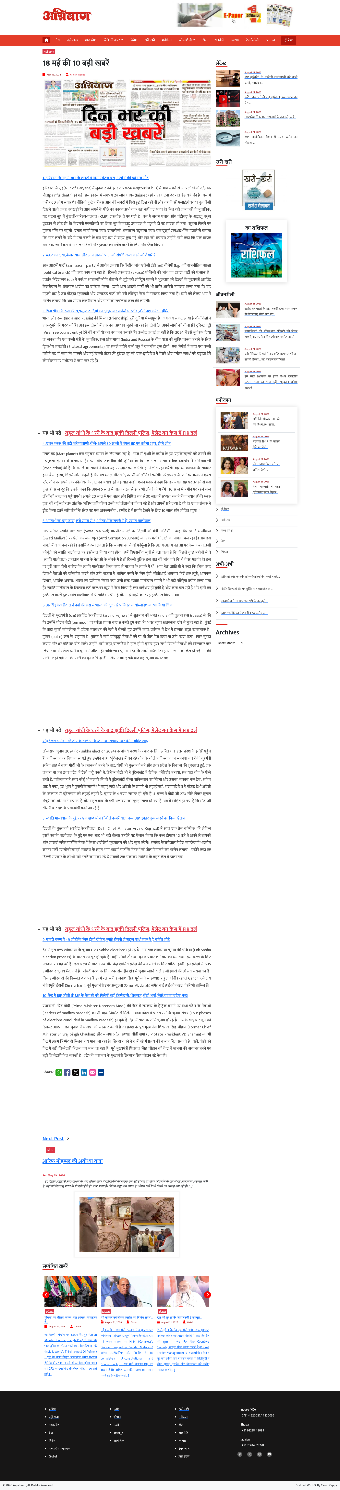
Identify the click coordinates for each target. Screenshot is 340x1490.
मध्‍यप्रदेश (90, 40)
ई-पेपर (289, 40)
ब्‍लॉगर (50, 1150)
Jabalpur (252, 1442)
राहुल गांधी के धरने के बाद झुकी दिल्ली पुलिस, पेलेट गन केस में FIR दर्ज (131, 433)
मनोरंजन (167, 40)
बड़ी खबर (72, 40)
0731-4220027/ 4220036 (258, 1415)
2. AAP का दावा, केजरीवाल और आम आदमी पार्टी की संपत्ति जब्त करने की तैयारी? (98, 255)
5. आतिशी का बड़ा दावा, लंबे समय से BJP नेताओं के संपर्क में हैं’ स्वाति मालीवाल (96, 521)
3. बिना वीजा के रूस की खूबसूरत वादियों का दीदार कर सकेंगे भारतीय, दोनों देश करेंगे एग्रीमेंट (105, 311)
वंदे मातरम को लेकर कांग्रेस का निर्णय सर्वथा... (70, 1317)
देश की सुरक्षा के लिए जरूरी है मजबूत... (123, 1317)
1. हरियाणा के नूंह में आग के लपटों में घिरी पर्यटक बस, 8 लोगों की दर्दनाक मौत (95, 178)
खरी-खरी (149, 40)
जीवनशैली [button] (185, 40)
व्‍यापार (235, 40)
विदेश (133, 40)
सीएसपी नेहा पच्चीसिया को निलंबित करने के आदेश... (183, 1320)
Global (270, 40)
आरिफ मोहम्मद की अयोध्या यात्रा (72, 1161)
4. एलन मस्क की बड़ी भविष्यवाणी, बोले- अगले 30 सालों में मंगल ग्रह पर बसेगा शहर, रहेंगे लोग (106, 443)
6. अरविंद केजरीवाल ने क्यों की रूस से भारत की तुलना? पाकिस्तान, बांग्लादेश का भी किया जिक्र (107, 605)
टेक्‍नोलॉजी (252, 40)
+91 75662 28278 (253, 1445)
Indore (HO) (257, 1412)
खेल (204, 40)
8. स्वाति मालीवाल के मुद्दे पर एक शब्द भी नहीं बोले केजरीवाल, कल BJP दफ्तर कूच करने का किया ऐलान (113, 818)
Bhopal (252, 1427)
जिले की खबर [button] (112, 40)
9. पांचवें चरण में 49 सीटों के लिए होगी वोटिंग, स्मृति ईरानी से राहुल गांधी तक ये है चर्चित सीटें (106, 939)
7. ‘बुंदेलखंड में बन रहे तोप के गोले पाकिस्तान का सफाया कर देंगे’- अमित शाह (95, 741)
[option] (70, 1327)
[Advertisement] (126, 395)
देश (58, 40)
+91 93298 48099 (253, 1430)
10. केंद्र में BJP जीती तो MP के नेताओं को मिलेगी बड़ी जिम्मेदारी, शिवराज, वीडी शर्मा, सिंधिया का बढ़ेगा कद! (115, 995)
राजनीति (219, 40)
